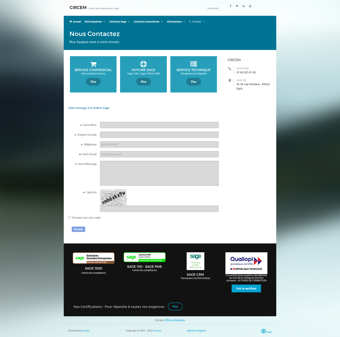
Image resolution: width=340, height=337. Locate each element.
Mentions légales (196, 330)
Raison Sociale (87, 135)
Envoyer (78, 229)
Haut (269, 332)
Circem (85, 330)
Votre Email (89, 154)
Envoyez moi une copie (86, 218)
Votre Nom (89, 125)
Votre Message (87, 164)
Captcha (91, 192)
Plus (93, 82)
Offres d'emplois (175, 320)
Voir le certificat (246, 288)
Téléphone (90, 144)
